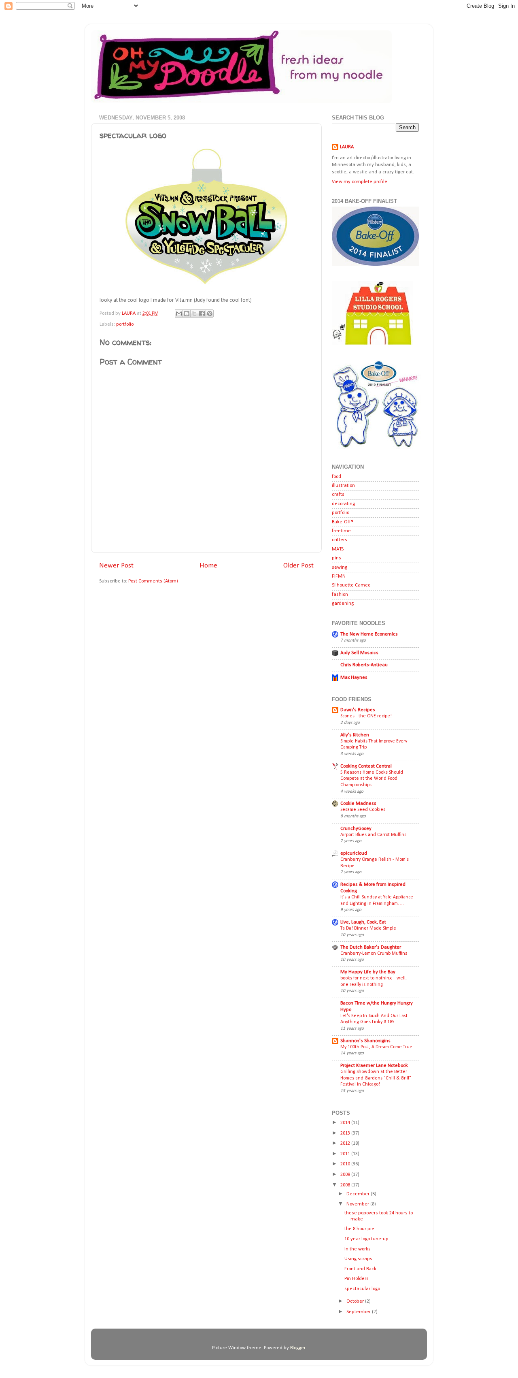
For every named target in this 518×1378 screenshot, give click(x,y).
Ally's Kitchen (354, 735)
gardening (343, 603)
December (358, 1194)
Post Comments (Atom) (153, 581)
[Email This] (179, 313)
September (359, 1312)
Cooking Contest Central (366, 766)
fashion (340, 594)
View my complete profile (359, 181)
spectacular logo (362, 1288)
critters (339, 540)
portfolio (125, 324)
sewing (339, 567)
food (336, 476)
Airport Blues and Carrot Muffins (373, 834)
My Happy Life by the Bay (367, 972)
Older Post (298, 565)
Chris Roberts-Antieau (364, 665)
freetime (341, 531)
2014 (345, 1122)
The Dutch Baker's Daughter (370, 947)
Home (208, 565)
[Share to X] (194, 313)
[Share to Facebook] (202, 313)
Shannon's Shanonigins (365, 1041)
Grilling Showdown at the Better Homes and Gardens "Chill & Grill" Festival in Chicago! (375, 1078)
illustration (343, 485)
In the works (357, 1249)
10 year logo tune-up (366, 1239)
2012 (345, 1143)
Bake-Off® (343, 522)
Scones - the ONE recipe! (366, 716)
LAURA (347, 147)
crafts (338, 494)
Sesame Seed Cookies (362, 809)
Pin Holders (356, 1278)
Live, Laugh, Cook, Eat (363, 922)
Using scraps (358, 1258)
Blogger (297, 1348)
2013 (345, 1133)
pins (336, 558)
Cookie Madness (358, 803)
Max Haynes (353, 677)
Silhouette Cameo (351, 585)
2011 (345, 1154)
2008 (345, 1185)
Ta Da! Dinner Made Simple (368, 928)
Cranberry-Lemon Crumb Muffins (373, 953)
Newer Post (116, 565)
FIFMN (339, 576)
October (355, 1301)
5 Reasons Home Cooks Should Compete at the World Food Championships (371, 778)
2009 (345, 1174)
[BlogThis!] (187, 313)
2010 (345, 1164)
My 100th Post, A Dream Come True (376, 1047)
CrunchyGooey (356, 828)
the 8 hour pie (359, 1229)
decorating (343, 503)
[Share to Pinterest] (210, 313)
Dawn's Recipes (357, 710)
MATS (338, 549)
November (358, 1204)
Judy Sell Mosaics (359, 653)
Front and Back (360, 1269)
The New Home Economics (369, 634)
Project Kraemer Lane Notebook (374, 1065)
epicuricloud (353, 853)
